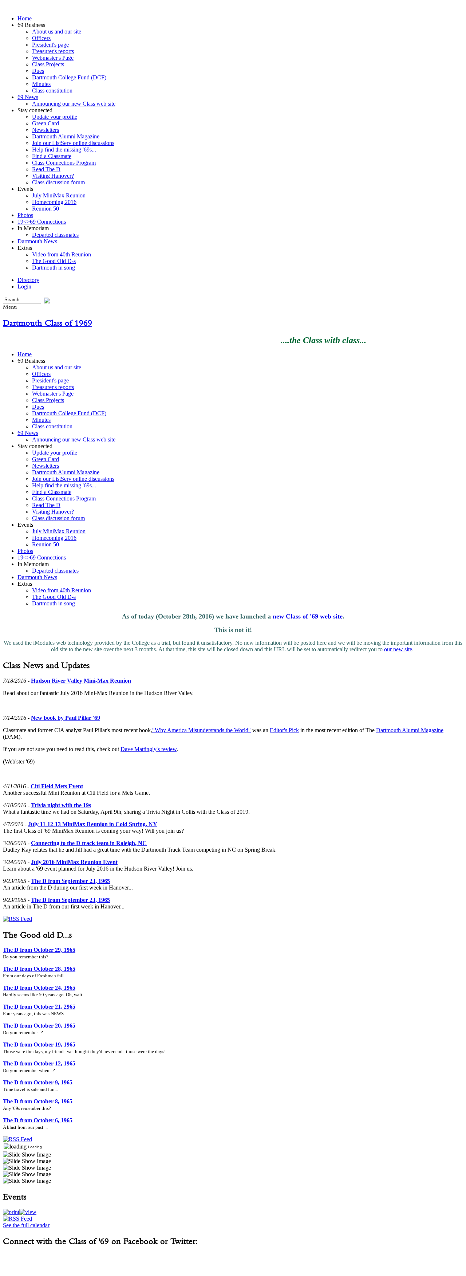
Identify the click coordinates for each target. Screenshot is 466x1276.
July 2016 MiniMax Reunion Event (74, 862)
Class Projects (48, 64)
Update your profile (54, 117)
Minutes (41, 84)
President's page (50, 45)
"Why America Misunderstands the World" (201, 730)
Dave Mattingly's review (149, 749)
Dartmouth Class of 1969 (47, 323)
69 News (27, 97)
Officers (41, 38)
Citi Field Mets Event (57, 786)
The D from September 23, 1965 (70, 881)
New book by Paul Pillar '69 (65, 718)
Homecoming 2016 (54, 202)
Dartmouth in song (53, 267)
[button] (11, 1212)
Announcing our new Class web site (73, 104)
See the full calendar (26, 1225)
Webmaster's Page (53, 58)
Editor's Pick (284, 730)
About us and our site (56, 31)
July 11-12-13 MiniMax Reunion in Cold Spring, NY (92, 824)
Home (24, 18)
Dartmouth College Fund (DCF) (69, 77)
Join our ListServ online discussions (73, 143)
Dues (38, 71)
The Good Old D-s (54, 261)
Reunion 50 (45, 208)
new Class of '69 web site (308, 616)
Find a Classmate (51, 156)
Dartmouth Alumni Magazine (65, 136)
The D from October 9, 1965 (37, 1082)
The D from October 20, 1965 (39, 1025)
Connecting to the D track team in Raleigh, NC (89, 843)
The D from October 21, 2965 (39, 1007)
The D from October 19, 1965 (39, 1044)
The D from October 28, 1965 (39, 969)
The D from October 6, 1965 (37, 1120)
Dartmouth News (37, 241)
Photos (25, 215)
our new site (398, 649)
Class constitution (52, 90)
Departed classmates (55, 235)
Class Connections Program (64, 163)
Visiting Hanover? (53, 176)
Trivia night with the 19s (61, 805)
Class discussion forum (58, 182)
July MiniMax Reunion (59, 195)
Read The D (46, 169)
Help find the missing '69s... (64, 149)
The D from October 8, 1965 (37, 1101)
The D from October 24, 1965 (39, 988)
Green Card (45, 123)
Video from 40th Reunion (61, 254)
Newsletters (45, 130)
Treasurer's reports (53, 51)
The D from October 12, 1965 (39, 1063)
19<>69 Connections (41, 222)
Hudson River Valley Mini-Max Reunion (81, 681)
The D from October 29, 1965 (39, 950)
